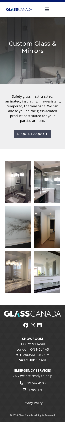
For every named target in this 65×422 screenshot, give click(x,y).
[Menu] (43, 9)
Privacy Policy (32, 403)
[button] (32, 134)
